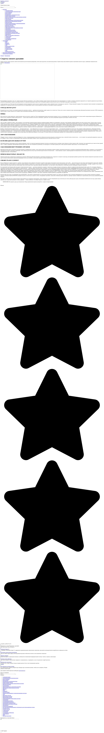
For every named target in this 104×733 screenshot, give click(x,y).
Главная (2, 55)
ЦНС (6, 50)
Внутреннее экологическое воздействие (8, 652)
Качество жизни (8, 22)
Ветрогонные (8, 13)
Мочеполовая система (9, 46)
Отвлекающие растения (10, 29)
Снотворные (7, 37)
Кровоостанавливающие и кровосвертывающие (15, 23)
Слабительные (8, 36)
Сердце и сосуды (8, 49)
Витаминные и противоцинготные (12, 14)
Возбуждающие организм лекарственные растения (15, 17)
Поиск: (2, 7)
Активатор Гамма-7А (4, 649)
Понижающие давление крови (11, 32)
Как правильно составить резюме (7, 666)
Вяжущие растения (9, 18)
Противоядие (8, 34)
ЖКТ (6, 41)
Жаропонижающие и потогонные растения (14, 20)
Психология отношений (8, 706)
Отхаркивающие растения (10, 31)
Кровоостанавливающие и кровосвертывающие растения (15, 693)
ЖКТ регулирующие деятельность (12, 35)
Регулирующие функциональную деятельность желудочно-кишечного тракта (19, 707)
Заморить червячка (4, 655)
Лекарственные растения (10, 24)
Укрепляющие (8, 39)
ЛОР (6, 45)
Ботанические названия (8, 53)
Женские (7, 42)
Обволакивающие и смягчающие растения (14, 27)
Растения (5, 9)
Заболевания (5, 40)
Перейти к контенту (4, 0)
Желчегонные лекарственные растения (13, 21)
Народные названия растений (9, 52)
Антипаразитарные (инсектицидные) (13, 11)
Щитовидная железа (9, 51)
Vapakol (2, 3)
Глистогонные (8, 19)
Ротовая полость (8, 48)
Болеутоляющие (8, 12)
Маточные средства (9, 25)
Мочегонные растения (10, 26)
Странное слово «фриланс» (6, 658)
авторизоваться (22, 670)
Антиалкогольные (9, 10)
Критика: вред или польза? (6, 662)
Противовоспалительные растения (12, 33)
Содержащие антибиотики (10, 38)
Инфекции (7, 43)
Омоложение (8, 28)
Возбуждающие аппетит (10, 15)
